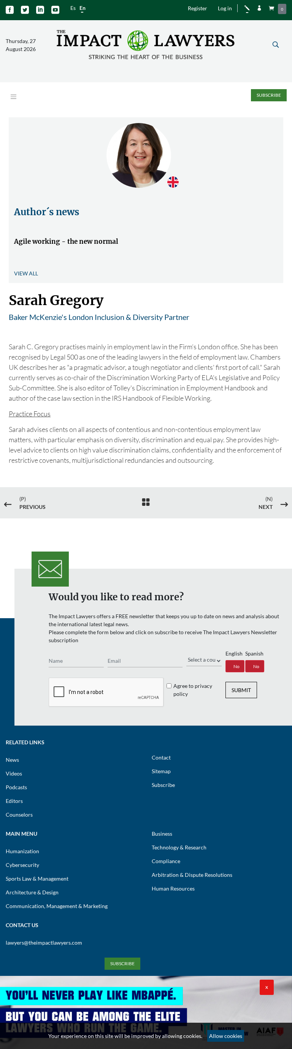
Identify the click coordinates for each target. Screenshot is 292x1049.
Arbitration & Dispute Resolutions (192, 875)
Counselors (19, 814)
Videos (14, 773)
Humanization (22, 851)
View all (26, 273)
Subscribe (269, 95)
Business (162, 833)
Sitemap (161, 771)
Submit (241, 690)
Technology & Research (179, 847)
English (234, 653)
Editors (14, 801)
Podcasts (16, 787)
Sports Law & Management (37, 878)
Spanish (254, 653)
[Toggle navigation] (13, 97)
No (236, 666)
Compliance (166, 861)
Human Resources (173, 888)
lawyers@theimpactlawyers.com (44, 942)
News (12, 759)
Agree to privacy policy (192, 690)
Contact (161, 757)
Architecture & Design (32, 892)
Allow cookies (225, 1036)
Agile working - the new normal (66, 241)
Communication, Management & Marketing (57, 906)
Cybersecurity (22, 865)
